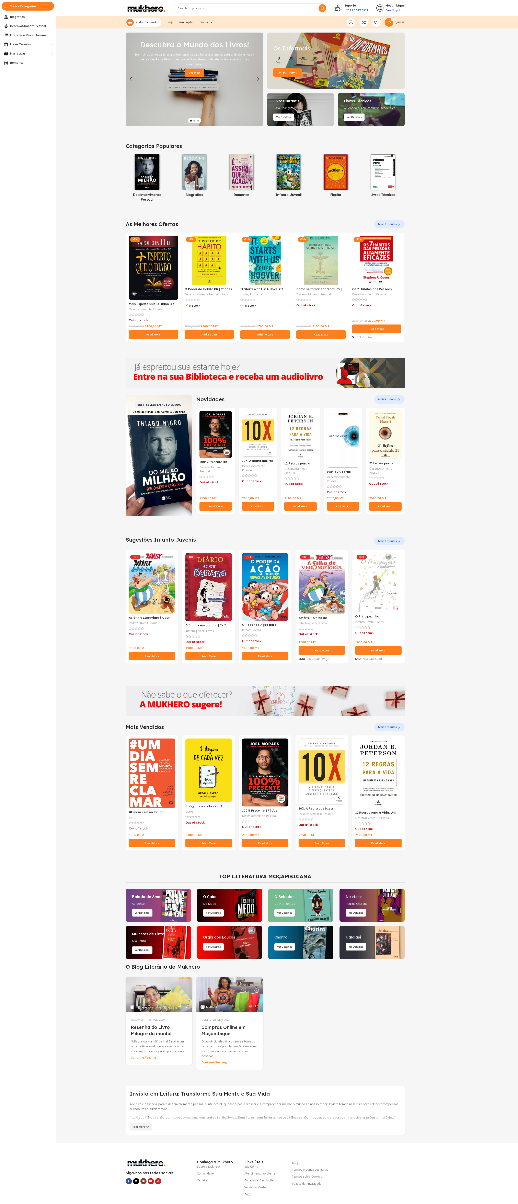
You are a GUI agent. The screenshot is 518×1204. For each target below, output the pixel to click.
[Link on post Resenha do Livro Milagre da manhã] (159, 995)
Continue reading (143, 1057)
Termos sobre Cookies (307, 1176)
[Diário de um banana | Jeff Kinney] (208, 587)
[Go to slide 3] (198, 121)
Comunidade (205, 1173)
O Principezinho (367, 616)
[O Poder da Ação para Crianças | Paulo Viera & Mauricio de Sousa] (265, 587)
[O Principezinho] (378, 583)
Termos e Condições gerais (310, 1169)
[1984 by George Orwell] (343, 439)
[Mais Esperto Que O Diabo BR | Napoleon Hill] (153, 268)
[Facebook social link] (129, 1181)
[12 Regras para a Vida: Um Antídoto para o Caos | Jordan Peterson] (300, 435)
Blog (295, 1163)
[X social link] (136, 1181)
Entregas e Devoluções (259, 1180)
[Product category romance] (241, 176)
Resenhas (137, 1020)
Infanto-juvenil (138, 623)
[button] (131, 79)
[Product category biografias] (194, 176)
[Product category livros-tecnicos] (383, 176)
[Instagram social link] (143, 1181)
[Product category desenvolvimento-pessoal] (147, 179)
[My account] (351, 22)
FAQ (247, 1194)
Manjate (140, 1006)
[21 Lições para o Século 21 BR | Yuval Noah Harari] (385, 435)
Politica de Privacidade (306, 1183)
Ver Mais (194, 73)
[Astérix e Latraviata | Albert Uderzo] (152, 583)
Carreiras (203, 1180)
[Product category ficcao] (335, 176)
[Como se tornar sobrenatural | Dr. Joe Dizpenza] (321, 260)
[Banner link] (336, 61)
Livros (225, 294)
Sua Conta (251, 1166)
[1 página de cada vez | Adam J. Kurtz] (208, 770)
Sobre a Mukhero (208, 1166)
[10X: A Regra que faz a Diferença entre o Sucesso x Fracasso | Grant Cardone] (258, 434)
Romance (256, 294)
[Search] (322, 8)
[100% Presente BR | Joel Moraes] (215, 434)
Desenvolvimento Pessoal (146, 309)
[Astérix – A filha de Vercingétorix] (322, 583)
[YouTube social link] (151, 1181)
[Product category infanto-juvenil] (288, 176)
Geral (205, 1020)
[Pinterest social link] (158, 1181)
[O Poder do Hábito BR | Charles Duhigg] (209, 260)
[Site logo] (146, 8)
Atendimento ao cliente (259, 1173)
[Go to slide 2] (194, 121)
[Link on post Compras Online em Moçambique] (229, 995)
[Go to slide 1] (191, 121)
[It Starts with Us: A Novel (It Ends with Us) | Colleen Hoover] (265, 260)
